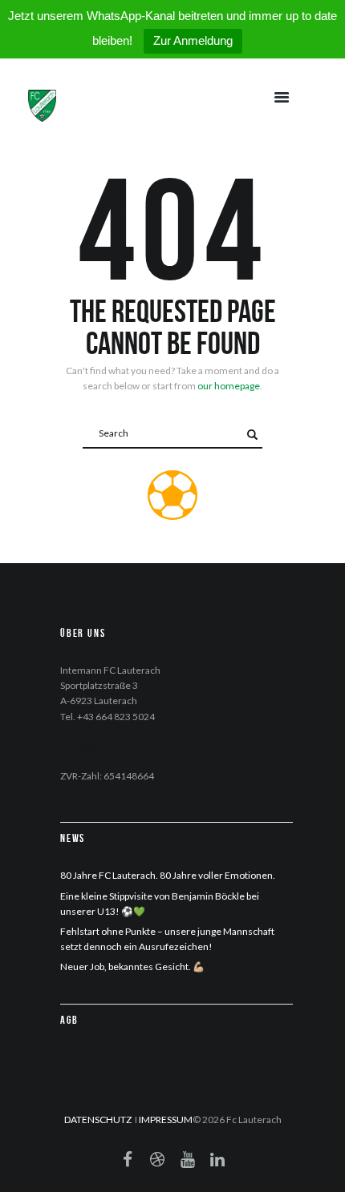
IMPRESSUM (166, 1119)
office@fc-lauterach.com (113, 746)
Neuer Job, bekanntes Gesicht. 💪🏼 (132, 966)
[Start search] (252, 434)
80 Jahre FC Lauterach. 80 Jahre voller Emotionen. (167, 875)
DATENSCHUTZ (98, 1119)
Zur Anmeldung (193, 40)
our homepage (228, 386)
